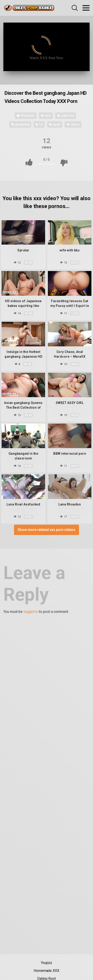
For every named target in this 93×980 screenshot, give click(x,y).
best (47, 115)
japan (56, 124)
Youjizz (46, 963)
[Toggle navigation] (86, 8)
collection (67, 115)
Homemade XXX (46, 970)
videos (74, 124)
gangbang (21, 124)
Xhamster (27, 115)
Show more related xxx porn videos (46, 530)
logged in (30, 611)
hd (41, 124)
